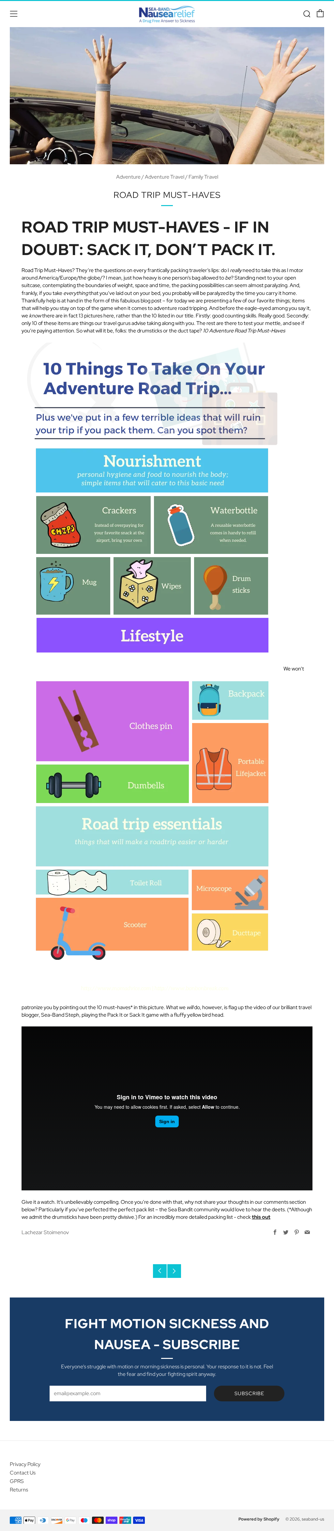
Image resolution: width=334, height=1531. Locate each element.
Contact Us (23, 1472)
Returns (19, 1489)
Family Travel (203, 176)
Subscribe (249, 1393)
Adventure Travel (164, 176)
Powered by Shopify (259, 1519)
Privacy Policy (25, 1464)
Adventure (128, 176)
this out (261, 1217)
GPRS (17, 1481)
